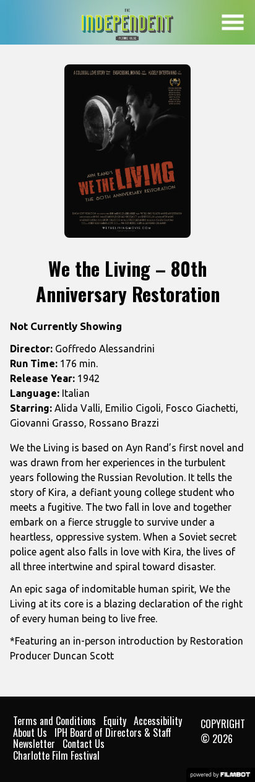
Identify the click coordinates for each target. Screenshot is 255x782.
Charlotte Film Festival (56, 755)
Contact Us (84, 743)
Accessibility (158, 720)
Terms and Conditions (54, 720)
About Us (30, 732)
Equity (114, 720)
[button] (232, 22)
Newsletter (34, 743)
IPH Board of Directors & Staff (112, 732)
